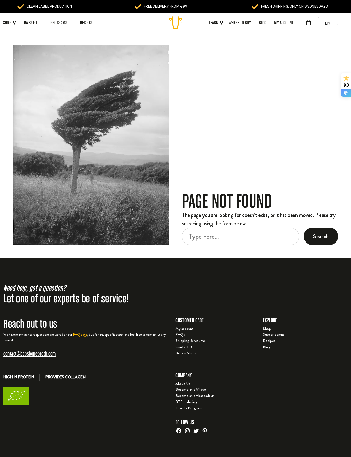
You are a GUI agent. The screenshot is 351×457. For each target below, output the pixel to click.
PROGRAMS (58, 22)
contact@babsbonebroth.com (29, 353)
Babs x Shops (186, 353)
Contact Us (185, 346)
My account (185, 328)
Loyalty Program (189, 408)
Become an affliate (191, 389)
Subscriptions (274, 334)
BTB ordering (186, 401)
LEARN (216, 22)
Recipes (269, 340)
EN (327, 23)
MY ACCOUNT (283, 22)
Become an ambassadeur (195, 395)
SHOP (7, 22)
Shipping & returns (191, 340)
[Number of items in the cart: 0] (308, 22)
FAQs (180, 334)
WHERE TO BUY (240, 22)
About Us (183, 383)
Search (321, 236)
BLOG (262, 22)
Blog (266, 346)
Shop (267, 328)
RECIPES (86, 22)
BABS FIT (31, 22)
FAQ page (80, 334)
